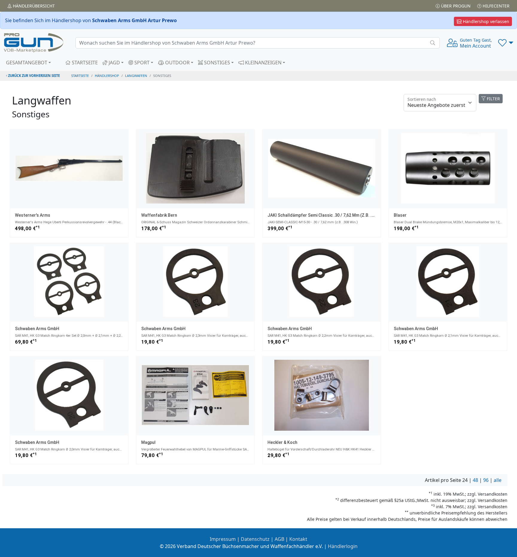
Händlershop (107, 75)
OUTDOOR (177, 62)
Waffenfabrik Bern (159, 215)
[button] (505, 42)
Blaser (400, 215)
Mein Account (476, 43)
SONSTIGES (216, 62)
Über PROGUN (455, 6)
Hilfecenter (495, 6)
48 (475, 480)
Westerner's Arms (32, 215)
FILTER (493, 98)
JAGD (113, 62)
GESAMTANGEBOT (26, 62)
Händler (33, 6)
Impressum (223, 539)
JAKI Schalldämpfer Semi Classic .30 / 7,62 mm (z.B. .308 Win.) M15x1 (335, 215)
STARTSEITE (84, 62)
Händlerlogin (343, 546)
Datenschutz (255, 539)
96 (486, 480)
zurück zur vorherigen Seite (33, 75)
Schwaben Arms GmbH (37, 328)
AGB (279, 539)
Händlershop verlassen (485, 21)
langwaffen (136, 75)
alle (497, 480)
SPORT (141, 62)
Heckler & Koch (282, 442)
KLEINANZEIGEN (263, 62)
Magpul (148, 442)
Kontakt (298, 539)
